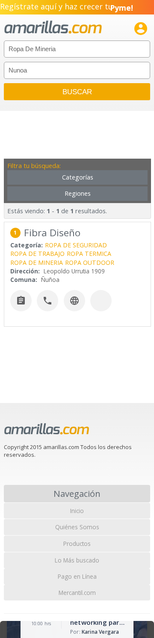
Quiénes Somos (77, 527)
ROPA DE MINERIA (36, 262)
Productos (77, 543)
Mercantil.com (77, 593)
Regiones (78, 193)
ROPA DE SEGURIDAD (76, 245)
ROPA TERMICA (89, 253)
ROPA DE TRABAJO (37, 253)
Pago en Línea (77, 576)
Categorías (77, 177)
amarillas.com (53, 27)
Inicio (77, 511)
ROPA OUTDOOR (89, 262)
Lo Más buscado (77, 560)
